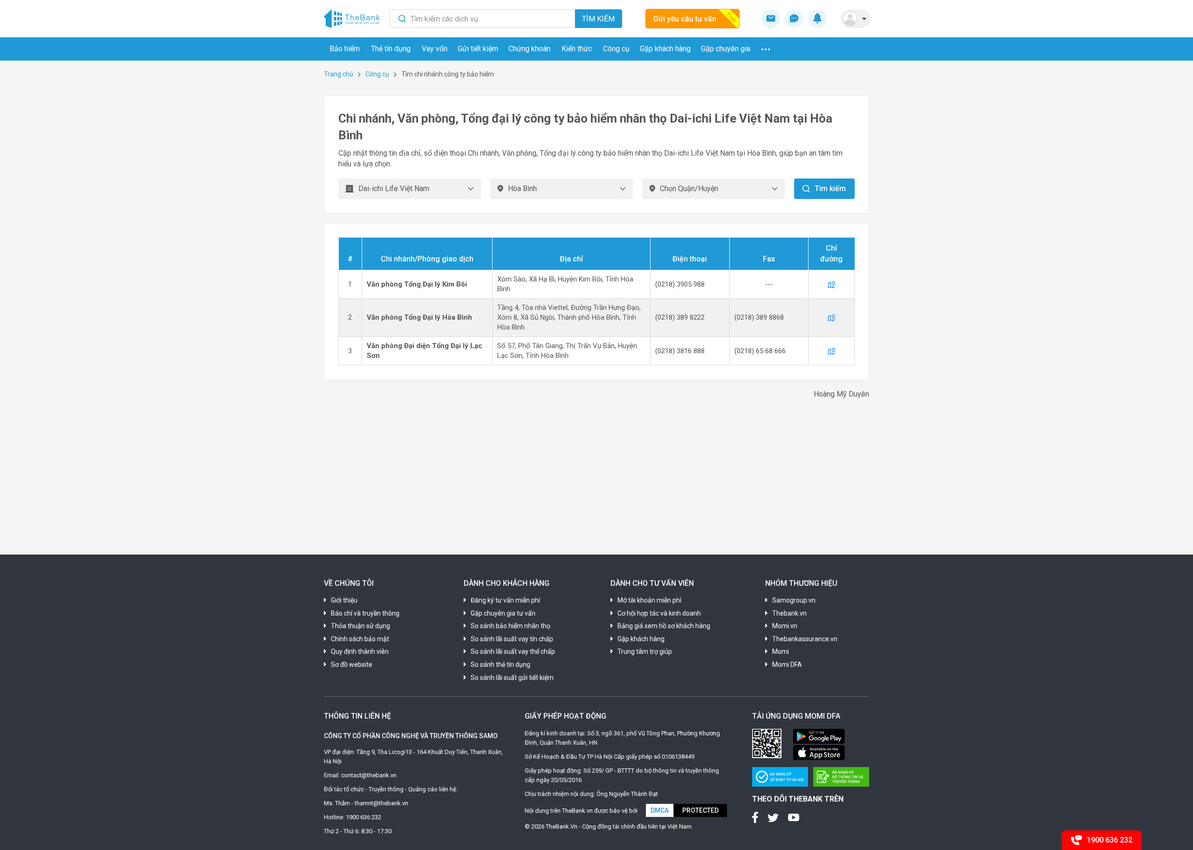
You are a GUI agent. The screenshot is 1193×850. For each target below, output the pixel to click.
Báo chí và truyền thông (365, 613)
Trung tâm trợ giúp (644, 651)
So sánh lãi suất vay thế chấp (513, 651)
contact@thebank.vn (369, 775)
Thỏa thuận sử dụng (360, 626)
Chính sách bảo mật (360, 639)
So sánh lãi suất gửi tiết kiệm (512, 677)
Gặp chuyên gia (725, 48)
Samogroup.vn (794, 600)
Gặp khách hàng (665, 48)
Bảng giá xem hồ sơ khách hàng (663, 626)
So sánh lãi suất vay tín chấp (512, 639)
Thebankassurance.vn (804, 639)
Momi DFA (787, 664)
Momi (780, 651)
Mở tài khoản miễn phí (649, 600)
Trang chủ (338, 74)
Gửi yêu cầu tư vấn (684, 18)
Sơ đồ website (351, 664)
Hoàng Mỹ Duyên (841, 394)
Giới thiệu (344, 600)
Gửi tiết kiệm (478, 48)
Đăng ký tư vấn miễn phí (505, 600)
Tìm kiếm (598, 18)
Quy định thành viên (360, 651)
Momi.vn (784, 626)
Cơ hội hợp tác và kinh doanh (659, 613)
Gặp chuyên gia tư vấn (503, 613)
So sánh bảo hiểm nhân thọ (510, 626)
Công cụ (377, 74)
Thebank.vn (789, 613)
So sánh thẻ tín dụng (500, 664)
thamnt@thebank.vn (381, 803)
